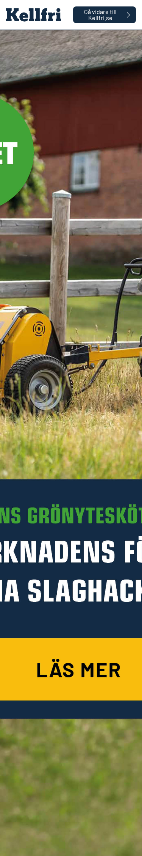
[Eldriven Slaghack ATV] (71, 443)
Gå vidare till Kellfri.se (100, 14)
